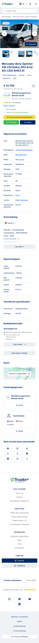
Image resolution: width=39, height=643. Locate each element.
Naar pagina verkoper (19, 353)
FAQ (19, 544)
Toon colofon (17, 344)
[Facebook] (19, 599)
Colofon (19, 621)
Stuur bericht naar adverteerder (21, 117)
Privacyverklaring (19, 631)
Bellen (29, 122)
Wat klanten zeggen (18, 501)
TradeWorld (21, 566)
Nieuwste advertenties (19, 536)
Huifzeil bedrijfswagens (24, 150)
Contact (19, 497)
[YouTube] (29, 599)
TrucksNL (20, 560)
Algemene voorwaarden (19, 617)
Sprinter (21, 159)
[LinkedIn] (19, 604)
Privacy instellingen (21, 636)
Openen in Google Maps (18, 373)
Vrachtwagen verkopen (19, 524)
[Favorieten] (33, 86)
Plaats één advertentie (19, 513)
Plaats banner (18, 520)
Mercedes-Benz (21, 155)
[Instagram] (9, 599)
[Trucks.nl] (7, 4)
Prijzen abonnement (19, 517)
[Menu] (36, 3)
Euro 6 (17, 195)
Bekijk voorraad (9, 105)
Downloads (19, 548)
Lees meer (18, 247)
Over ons (19, 493)
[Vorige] (4, 33)
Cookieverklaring (19, 626)
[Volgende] (34, 33)
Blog (19, 540)
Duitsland (24, 200)
